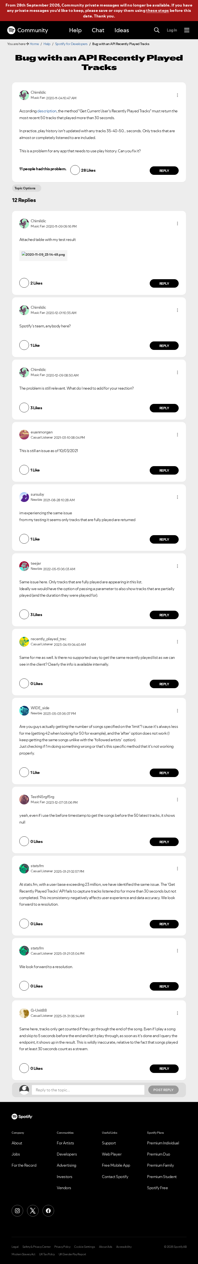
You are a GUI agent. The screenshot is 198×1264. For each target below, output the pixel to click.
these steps (157, 10)
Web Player (111, 1154)
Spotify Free (157, 1187)
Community (32, 30)
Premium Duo (158, 1154)
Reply (164, 170)
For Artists (65, 1143)
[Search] (157, 30)
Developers (67, 1154)
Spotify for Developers (71, 43)
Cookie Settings (84, 1247)
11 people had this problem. (42, 168)
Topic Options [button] (24, 188)
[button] (177, 95)
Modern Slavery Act (23, 1254)
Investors (64, 1176)
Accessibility (124, 1247)
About (17, 1143)
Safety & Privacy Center (36, 1247)
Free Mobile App (116, 1165)
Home (34, 43)
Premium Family (160, 1165)
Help (75, 30)
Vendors (64, 1187)
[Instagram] (17, 1211)
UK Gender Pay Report (72, 1254)
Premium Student (162, 1176)
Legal (15, 1247)
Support (109, 1143)
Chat (98, 30)
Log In (172, 30)
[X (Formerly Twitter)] (33, 1211)
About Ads (105, 1247)
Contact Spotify (115, 1176)
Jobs (16, 1154)
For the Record (24, 1165)
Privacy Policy (62, 1247)
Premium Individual (163, 1143)
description (47, 111)
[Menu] (187, 30)
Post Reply (163, 1089)
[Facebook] (48, 1211)
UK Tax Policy (47, 1254)
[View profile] (24, 94)
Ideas (121, 30)
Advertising (66, 1165)
